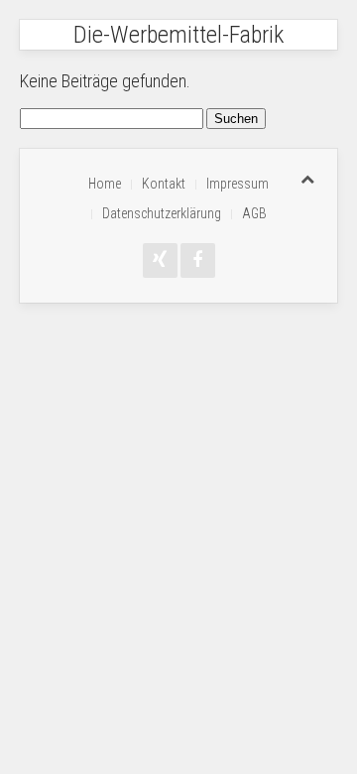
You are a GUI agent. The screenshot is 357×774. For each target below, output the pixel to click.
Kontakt (163, 184)
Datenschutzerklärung (161, 213)
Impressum (237, 184)
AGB (254, 213)
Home (104, 184)
